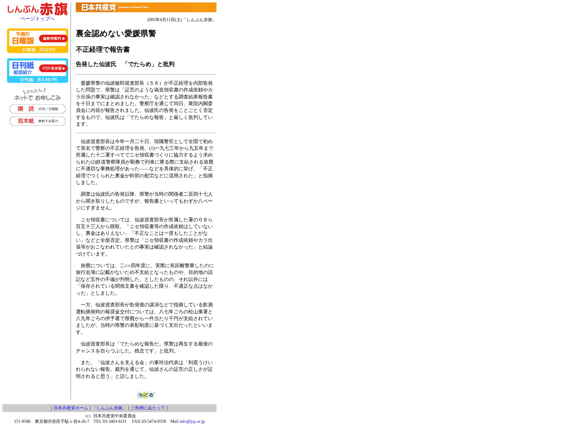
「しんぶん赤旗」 (109, 408)
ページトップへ (37, 18)
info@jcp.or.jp (192, 421)
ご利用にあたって (148, 408)
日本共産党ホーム (71, 408)
